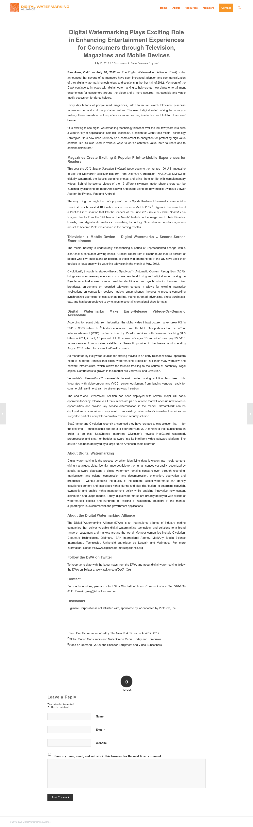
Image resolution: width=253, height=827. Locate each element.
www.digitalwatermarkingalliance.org (120, 547)
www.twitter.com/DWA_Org (113, 569)
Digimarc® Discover (95, 173)
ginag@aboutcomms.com (101, 591)
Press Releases (139, 63)
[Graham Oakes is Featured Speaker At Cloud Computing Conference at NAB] (3, 413)
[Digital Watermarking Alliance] (39, 7)
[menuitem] (164, 7)
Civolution (154, 371)
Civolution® (74, 271)
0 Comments (119, 63)
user (156, 63)
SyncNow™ (126, 271)
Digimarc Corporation (141, 173)
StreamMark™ (93, 378)
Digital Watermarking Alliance (147, 72)
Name (100, 716)
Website (101, 743)
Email (100, 730)
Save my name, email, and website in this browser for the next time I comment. (108, 756)
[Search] (239, 7)
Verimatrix (135, 371)
